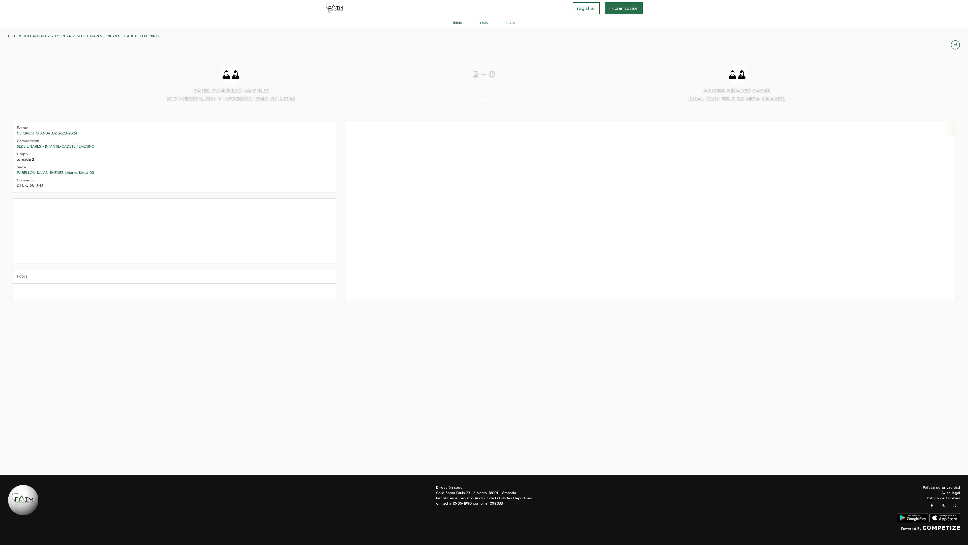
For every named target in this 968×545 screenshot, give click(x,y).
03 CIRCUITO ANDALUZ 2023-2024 (39, 36)
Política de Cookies (943, 498)
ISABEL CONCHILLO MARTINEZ (231, 90)
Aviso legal (950, 493)
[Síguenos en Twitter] (943, 505)
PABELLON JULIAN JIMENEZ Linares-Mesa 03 (55, 172)
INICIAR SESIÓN (624, 8)
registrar (586, 8)
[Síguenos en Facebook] (932, 505)
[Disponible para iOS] (944, 521)
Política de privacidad (941, 487)
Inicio (457, 22)
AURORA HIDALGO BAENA (737, 90)
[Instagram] (954, 505)
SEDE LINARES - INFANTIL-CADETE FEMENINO (118, 36)
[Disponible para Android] (913, 521)
